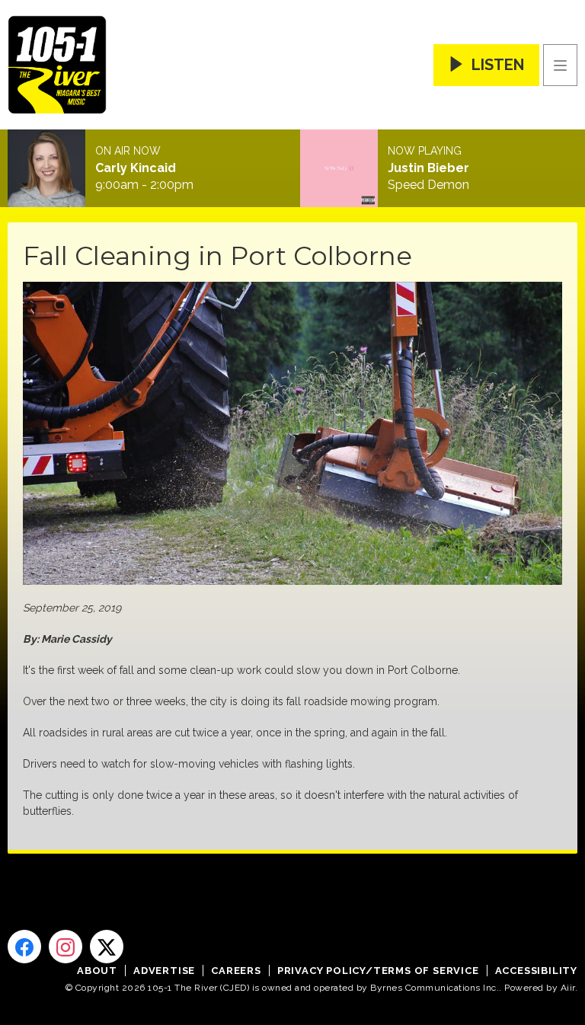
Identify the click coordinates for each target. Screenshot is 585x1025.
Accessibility (536, 970)
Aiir (568, 987)
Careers (236, 970)
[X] (106, 946)
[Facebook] (24, 946)
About (97, 970)
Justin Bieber (428, 168)
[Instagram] (65, 946)
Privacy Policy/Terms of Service (378, 970)
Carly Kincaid (135, 168)
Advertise (164, 970)
